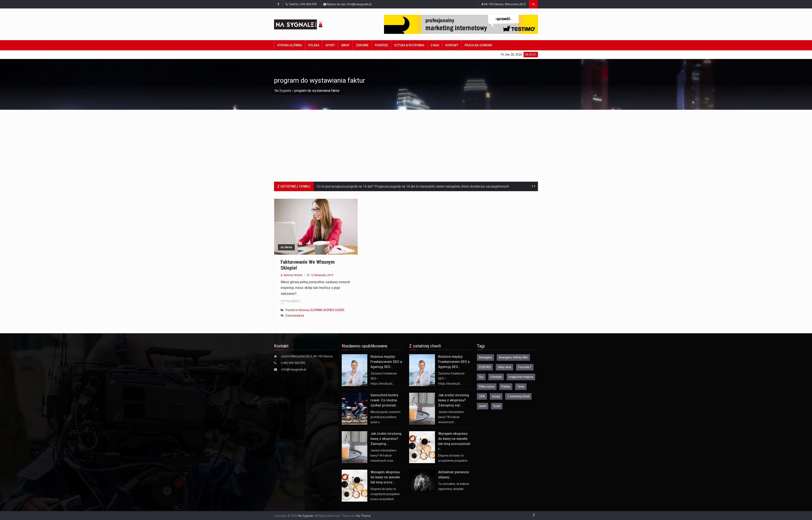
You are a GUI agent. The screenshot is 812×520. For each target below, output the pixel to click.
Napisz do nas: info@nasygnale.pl (349, 4)
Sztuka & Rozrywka (409, 45)
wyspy (496, 396)
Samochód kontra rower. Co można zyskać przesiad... (384, 400)
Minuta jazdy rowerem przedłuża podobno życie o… (385, 417)
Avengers (485, 357)
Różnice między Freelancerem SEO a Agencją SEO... (386, 362)
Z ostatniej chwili (518, 396)
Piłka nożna (486, 386)
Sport (330, 45)
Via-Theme (363, 515)
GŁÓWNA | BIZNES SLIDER (327, 310)
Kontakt (451, 45)
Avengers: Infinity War (513, 357)
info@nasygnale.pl (293, 369)
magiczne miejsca (521, 377)
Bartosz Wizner (293, 275)
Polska (313, 45)
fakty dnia (504, 367)
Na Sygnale (282, 91)
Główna (286, 247)
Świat (345, 45)
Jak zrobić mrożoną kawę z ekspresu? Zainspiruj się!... (453, 400)
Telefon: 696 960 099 (302, 4)
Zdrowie (362, 45)
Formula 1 (524, 367)
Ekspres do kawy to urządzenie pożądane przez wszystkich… (385, 494)
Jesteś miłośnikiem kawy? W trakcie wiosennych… (451, 417)
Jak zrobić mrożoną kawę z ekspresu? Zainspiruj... (385, 439)
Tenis (520, 386)
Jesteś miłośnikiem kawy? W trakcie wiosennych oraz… (383, 455)
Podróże (381, 45)
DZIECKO (485, 367)
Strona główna (289, 45)
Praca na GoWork (478, 45)
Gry (481, 377)
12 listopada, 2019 (322, 275)
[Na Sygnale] (306, 24)
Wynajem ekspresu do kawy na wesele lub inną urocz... (385, 477)
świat (482, 406)
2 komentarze (294, 315)
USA (482, 396)
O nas (435, 45)
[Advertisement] (406, 141)
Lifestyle (496, 377)
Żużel (496, 406)
